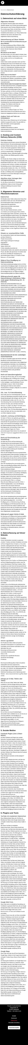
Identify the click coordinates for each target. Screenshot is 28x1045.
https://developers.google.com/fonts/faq (14, 944)
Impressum (14, 1018)
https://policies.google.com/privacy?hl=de (11, 899)
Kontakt (14, 1015)
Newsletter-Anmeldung (14, 1022)
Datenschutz (14, 1020)
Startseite (3, 9)
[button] (26, 2)
